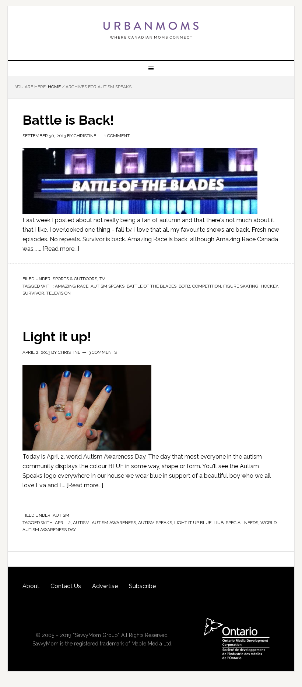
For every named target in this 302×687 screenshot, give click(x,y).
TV (102, 278)
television (58, 293)
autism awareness (114, 522)
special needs (242, 522)
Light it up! (56, 336)
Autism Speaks (107, 286)
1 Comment (117, 135)
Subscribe (142, 586)
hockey (269, 286)
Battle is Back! (68, 120)
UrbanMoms (151, 30)
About (30, 586)
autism (81, 522)
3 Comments (102, 352)
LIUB (219, 522)
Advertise (105, 586)
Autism (61, 515)
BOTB (184, 286)
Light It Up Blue (192, 522)
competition (206, 286)
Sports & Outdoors (75, 278)
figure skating (241, 286)
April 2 (63, 522)
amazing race (71, 286)
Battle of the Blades (151, 286)
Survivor (33, 293)
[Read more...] (60, 248)
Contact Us (65, 586)
